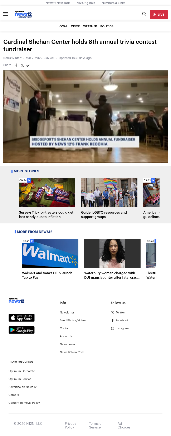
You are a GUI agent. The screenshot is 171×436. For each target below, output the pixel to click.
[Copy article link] (28, 65)
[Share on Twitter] (22, 65)
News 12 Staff (12, 58)
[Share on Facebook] (16, 65)
